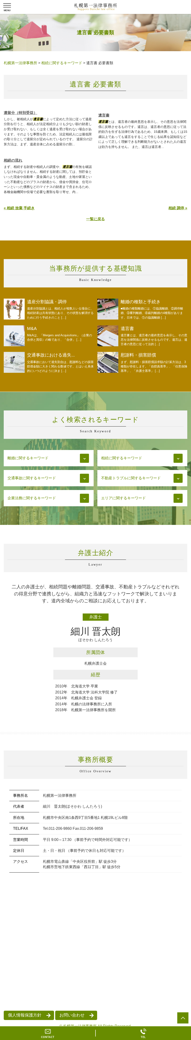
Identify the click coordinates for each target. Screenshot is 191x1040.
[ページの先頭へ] (182, 1017)
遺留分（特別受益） (20, 113)
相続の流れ (13, 160)
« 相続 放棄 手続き (19, 208)
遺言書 (103, 115)
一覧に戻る (95, 219)
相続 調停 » (177, 208)
